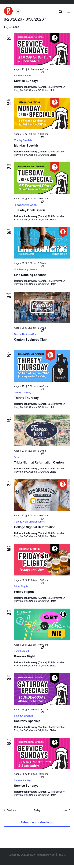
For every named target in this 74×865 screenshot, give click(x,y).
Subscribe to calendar (35, 822)
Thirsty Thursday (26, 397)
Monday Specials (26, 145)
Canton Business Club (30, 339)
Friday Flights (24, 591)
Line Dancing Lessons (30, 275)
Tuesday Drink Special (30, 210)
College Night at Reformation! (35, 527)
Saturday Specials (27, 721)
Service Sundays (26, 80)
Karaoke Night (24, 656)
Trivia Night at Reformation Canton (39, 462)
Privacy (61, 854)
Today (37, 810)
